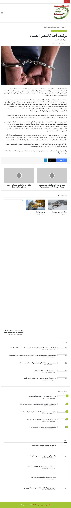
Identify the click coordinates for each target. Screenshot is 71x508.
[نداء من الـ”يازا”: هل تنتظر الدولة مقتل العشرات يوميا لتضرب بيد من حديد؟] (62, 406)
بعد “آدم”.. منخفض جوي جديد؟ (59, 212)
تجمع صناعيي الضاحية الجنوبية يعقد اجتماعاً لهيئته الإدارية (42, 396)
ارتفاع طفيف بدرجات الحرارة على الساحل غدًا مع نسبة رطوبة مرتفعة (39, 411)
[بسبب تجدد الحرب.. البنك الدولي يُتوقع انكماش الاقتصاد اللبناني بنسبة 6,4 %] (62, 365)
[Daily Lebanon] (61, 13)
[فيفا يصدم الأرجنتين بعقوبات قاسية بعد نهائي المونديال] (62, 459)
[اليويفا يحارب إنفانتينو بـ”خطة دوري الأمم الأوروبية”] (62, 449)
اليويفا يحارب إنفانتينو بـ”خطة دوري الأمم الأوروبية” (43, 445)
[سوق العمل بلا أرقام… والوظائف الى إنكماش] (62, 373)
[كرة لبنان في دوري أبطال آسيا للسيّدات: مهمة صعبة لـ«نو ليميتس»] (62, 492)
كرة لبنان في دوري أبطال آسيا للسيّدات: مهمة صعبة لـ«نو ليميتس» (40, 488)
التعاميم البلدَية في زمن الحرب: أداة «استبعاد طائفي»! (43, 427)
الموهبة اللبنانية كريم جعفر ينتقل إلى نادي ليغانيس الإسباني (41, 466)
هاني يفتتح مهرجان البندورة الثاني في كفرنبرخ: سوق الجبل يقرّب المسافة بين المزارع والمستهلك (32, 355)
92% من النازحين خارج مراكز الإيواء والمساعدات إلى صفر (41, 419)
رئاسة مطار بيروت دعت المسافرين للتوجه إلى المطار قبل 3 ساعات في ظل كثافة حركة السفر (32, 347)
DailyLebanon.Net (26, 505)
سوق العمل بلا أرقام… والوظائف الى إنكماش (45, 370)
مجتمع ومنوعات (56, 31)
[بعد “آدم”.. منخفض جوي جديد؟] (57, 205)
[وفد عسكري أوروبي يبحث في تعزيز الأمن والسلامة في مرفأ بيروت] (62, 380)
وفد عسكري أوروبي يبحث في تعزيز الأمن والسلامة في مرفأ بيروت (39, 378)
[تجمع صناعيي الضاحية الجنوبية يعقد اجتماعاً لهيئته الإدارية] (62, 399)
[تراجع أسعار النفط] (35, 205)
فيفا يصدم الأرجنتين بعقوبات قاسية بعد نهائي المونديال (43, 456)
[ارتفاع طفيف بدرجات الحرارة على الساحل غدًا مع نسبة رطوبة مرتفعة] (62, 414)
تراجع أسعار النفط (40, 212)
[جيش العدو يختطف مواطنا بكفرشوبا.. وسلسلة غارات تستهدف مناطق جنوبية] (13, 264)
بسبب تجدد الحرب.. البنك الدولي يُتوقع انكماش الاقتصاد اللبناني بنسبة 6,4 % (37, 363)
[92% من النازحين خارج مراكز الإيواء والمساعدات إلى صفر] (62, 422)
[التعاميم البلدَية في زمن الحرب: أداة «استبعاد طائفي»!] (62, 429)
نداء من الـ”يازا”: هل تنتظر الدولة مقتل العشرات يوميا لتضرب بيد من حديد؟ (37, 404)
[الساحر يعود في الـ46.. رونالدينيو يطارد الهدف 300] (62, 481)
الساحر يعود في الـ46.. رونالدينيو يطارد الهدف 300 (43, 477)
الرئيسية (64, 27)
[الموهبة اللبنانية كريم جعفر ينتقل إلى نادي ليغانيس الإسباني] (62, 470)
